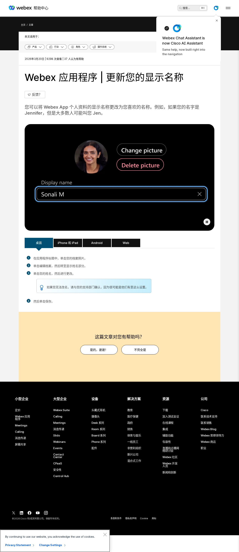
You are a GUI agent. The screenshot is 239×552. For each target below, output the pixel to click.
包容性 (166, 442)
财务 (130, 429)
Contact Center (58, 455)
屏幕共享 (20, 444)
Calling (19, 431)
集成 (165, 429)
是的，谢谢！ (99, 350)
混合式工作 (134, 461)
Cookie (144, 518)
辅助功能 (167, 435)
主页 (23, 24)
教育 (130, 410)
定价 (17, 410)
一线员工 (132, 442)
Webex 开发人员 (170, 464)
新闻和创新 (169, 472)
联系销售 (206, 423)
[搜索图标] (180, 8)
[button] (216, 8)
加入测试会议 (170, 416)
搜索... (186, 8)
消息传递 (20, 438)
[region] (55, 541)
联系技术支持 (209, 416)
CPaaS (57, 463)
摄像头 (95, 416)
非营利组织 (134, 448)
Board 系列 (98, 435)
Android (97, 243)
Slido (56, 435)
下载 (165, 410)
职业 (203, 448)
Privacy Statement (18, 545)
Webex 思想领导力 (212, 435)
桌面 (39, 243)
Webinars (59, 442)
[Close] (105, 534)
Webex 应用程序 (22, 417)
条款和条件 (116, 518)
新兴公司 (132, 454)
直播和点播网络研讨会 (170, 449)
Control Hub (61, 476)
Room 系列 (98, 429)
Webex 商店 (208, 442)
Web (126, 243)
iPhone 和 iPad (68, 243)
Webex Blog (208, 429)
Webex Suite (61, 410)
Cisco (204, 410)
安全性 (57, 470)
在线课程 (167, 423)
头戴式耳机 (98, 410)
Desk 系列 (97, 423)
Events (57, 448)
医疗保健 (132, 416)
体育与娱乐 (134, 435)
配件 (94, 448)
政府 (130, 423)
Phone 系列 (98, 442)
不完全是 (140, 350)
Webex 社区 (170, 457)
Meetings (21, 425)
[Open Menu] (228, 8)
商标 (154, 518)
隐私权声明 (130, 518)
